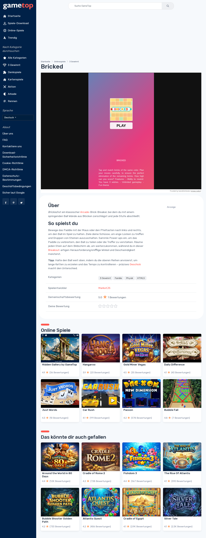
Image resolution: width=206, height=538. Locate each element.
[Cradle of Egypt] (141, 502)
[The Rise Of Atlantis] (182, 456)
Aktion (11, 86)
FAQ (5, 139)
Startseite (14, 15)
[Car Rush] (101, 393)
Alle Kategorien (16, 57)
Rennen (12, 100)
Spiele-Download (18, 23)
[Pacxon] (141, 393)
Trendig (12, 37)
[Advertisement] (121, 35)
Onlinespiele (60, 61)
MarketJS (104, 287)
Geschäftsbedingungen (16, 186)
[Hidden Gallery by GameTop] (60, 348)
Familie (118, 278)
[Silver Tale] (182, 502)
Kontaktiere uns (12, 146)
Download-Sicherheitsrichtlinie (14, 154)
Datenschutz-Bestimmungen (11, 177)
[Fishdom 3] (141, 456)
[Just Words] (60, 393)
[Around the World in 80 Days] (60, 456)
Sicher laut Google (13, 192)
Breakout (53, 250)
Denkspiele (14, 72)
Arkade (11, 93)
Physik (129, 278)
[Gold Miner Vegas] (141, 348)
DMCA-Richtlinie (12, 169)
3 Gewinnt (13, 64)
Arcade (84, 212)
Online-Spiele (15, 30)
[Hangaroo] (101, 348)
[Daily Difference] (182, 348)
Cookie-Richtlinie (12, 163)
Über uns (7, 133)
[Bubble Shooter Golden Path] (60, 502)
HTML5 (141, 278)
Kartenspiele (15, 79)
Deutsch (9, 117)
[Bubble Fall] (182, 393)
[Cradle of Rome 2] (101, 456)
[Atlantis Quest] (101, 502)
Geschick (135, 264)
